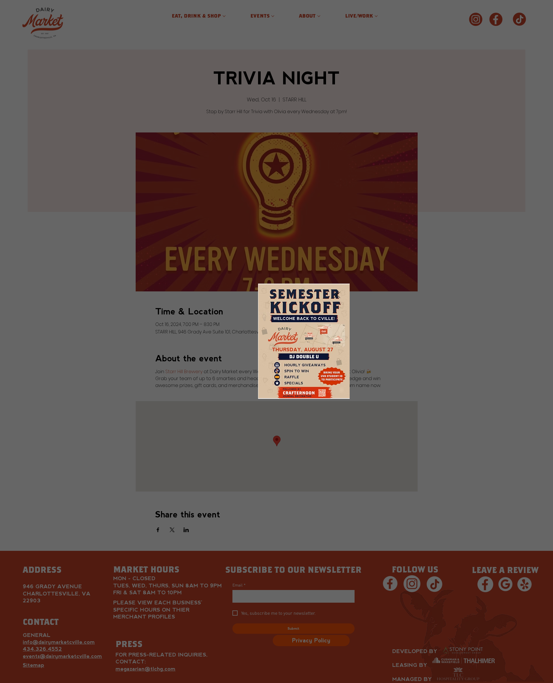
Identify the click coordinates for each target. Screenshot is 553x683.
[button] (337, 295)
